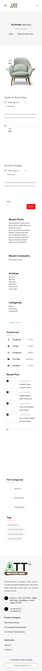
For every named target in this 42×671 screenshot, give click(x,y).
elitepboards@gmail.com (22, 665)
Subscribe (29, 359)
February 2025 (13, 286)
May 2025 (12, 279)
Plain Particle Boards (11, 622)
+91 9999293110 (15, 611)
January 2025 (13, 289)
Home (11, 34)
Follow (30, 339)
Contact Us (8, 649)
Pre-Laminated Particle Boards (15, 627)
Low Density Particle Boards (14, 632)
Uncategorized (13, 311)
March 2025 (12, 284)
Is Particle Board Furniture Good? (19, 223)
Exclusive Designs (13, 165)
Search (9, 201)
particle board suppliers (15, 534)
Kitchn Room (13, 309)
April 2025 (12, 282)
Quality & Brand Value (25, 34)
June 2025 (12, 277)
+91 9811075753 (15, 609)
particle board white (14, 539)
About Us (7, 645)
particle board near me (15, 529)
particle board (12, 525)
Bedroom (11, 306)
